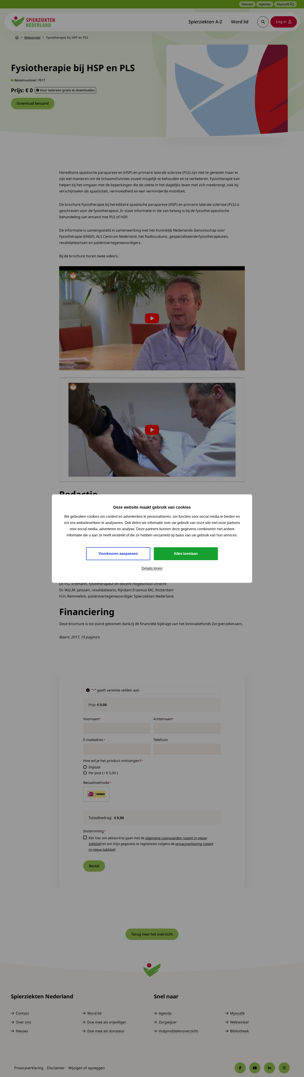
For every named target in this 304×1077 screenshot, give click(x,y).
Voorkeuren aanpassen (118, 553)
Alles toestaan (186, 553)
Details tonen (152, 568)
